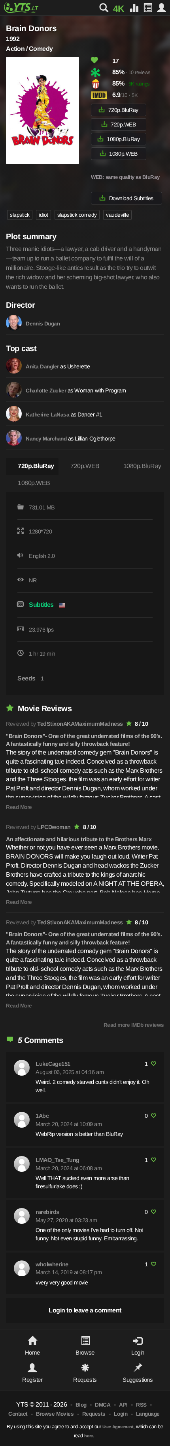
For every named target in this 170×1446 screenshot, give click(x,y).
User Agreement (117, 1426)
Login (120, 1414)
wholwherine (52, 1264)
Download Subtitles (131, 198)
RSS (141, 1405)
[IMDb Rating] (101, 95)
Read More (19, 807)
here (88, 1435)
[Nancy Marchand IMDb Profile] (14, 438)
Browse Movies (55, 1414)
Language (148, 1414)
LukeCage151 (53, 1064)
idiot (43, 215)
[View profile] (22, 1068)
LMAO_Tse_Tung (57, 1160)
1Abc (42, 1116)
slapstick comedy (76, 215)
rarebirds (47, 1212)
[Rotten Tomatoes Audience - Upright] (101, 84)
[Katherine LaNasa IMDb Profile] (14, 414)
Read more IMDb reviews (134, 1025)
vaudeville (117, 215)
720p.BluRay (123, 110)
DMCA (102, 1405)
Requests (94, 1414)
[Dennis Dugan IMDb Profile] (14, 323)
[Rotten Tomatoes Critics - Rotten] (101, 72)
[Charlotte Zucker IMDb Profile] (14, 390)
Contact (18, 1414)
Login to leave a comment (85, 1310)
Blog (81, 1405)
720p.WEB (123, 124)
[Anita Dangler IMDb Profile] (14, 366)
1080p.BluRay (123, 139)
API (123, 1405)
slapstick (20, 215)
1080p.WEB (123, 154)
